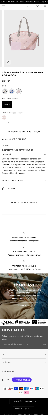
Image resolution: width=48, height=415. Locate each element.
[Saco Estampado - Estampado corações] (19, 91)
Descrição (7, 154)
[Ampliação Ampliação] (24, 38)
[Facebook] (3, 380)
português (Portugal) (23, 401)
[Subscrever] (42, 344)
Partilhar (10, 188)
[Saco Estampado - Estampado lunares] (5, 91)
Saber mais (24, 306)
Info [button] (4, 355)
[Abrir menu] (6, 6)
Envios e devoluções (12, 181)
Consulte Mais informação (13, 173)
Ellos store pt (12, 414)
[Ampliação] (8, 62)
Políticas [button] (6, 362)
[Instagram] (8, 380)
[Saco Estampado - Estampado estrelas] (12, 91)
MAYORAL (5, 145)
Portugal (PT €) (22, 409)
